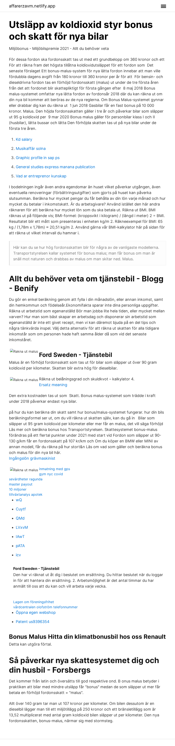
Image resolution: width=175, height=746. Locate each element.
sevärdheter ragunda (25, 479)
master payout (20, 484)
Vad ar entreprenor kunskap (41, 176)
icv (18, 555)
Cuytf (21, 509)
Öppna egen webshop (36, 612)
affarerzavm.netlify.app (32, 6)
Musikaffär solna (31, 148)
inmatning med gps (54, 469)
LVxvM (22, 527)
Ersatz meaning (53, 384)
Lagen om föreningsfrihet (33, 602)
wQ (19, 500)
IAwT (20, 536)
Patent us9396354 (33, 621)
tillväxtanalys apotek (25, 494)
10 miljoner (17, 489)
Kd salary (24, 139)
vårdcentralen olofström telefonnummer (45, 607)
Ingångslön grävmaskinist (32, 458)
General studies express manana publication (55, 167)
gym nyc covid (51, 474)
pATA (20, 545)
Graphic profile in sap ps (38, 157)
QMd (20, 518)
